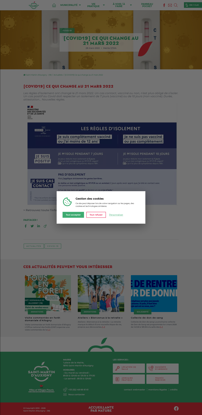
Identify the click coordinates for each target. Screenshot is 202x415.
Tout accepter (73, 214)
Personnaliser (116, 214)
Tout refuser (96, 214)
